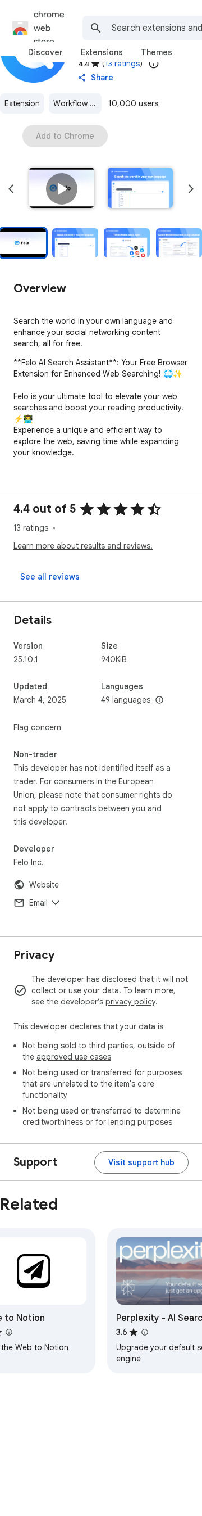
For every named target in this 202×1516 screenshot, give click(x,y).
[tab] (45, 52)
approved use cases (73, 1057)
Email (38, 903)
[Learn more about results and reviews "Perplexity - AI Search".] (144, 1332)
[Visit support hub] (141, 1162)
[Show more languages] (159, 700)
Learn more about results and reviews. (83, 546)
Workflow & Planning (77, 103)
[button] (62, 189)
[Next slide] (191, 189)
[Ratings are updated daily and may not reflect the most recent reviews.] (154, 63)
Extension (22, 103)
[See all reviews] (49, 576)
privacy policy (130, 1002)
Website (44, 885)
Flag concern (37, 727)
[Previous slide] (11, 189)
